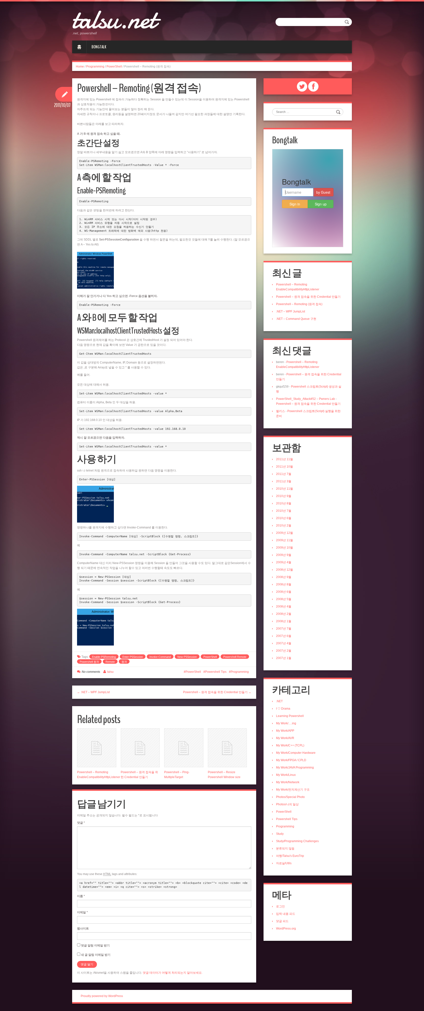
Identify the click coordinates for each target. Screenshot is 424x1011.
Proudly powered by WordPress (102, 996)
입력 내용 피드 (285, 914)
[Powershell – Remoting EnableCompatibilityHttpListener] (96, 748)
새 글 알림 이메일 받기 (95, 955)
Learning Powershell (290, 716)
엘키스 (280, 411)
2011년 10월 (284, 466)
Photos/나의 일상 (287, 804)
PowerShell (114, 66)
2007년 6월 (283, 636)
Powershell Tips (215, 672)
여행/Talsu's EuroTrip (290, 856)
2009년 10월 (284, 547)
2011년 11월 (284, 459)
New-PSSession (187, 656)
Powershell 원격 (89, 661)
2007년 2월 (283, 650)
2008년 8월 (283, 584)
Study (280, 834)
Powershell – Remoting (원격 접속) (299, 304)
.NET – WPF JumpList (290, 311)
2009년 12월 (284, 533)
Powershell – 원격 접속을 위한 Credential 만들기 (308, 296)
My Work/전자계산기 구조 (293, 789)
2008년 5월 (283, 599)
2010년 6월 (283, 518)
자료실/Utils (284, 863)
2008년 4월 (283, 606)
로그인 (280, 906)
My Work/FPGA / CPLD (291, 760)
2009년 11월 (284, 540)
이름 (81, 896)
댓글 (81, 822)
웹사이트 (83, 928)
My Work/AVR (285, 738)
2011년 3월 (283, 481)
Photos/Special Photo (290, 797)
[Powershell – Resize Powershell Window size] (227, 748)
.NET (279, 701)
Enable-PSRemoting (104, 656)
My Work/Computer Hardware (296, 753)
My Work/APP (285, 730)
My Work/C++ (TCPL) (290, 745)
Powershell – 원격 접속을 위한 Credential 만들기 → (217, 692)
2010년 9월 (283, 496)
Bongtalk (99, 47)
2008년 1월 (283, 621)
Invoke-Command (160, 656)
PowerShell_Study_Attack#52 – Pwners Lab (305, 399)
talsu (110, 672)
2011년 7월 (283, 474)
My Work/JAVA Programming (295, 767)
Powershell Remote (234, 656)
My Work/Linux (286, 775)
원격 (124, 661)
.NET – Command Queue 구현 (296, 319)
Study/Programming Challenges (297, 841)
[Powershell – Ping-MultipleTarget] (183, 748)
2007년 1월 (283, 658)
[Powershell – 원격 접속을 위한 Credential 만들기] (140, 748)
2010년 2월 (283, 525)
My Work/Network (287, 782)
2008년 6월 (283, 591)
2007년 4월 (283, 643)
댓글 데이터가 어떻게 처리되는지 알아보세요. (172, 972)
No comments (91, 672)
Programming (95, 66)
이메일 (82, 912)
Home (80, 66)
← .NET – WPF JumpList (93, 692)
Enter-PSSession (132, 656)
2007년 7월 (283, 628)
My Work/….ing (286, 723)
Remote (110, 661)
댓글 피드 (282, 921)
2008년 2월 (283, 614)
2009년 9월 (283, 555)
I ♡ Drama (283, 708)
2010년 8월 (283, 503)
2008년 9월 (283, 577)
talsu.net (114, 19)
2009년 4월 (283, 562)
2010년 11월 (284, 488)
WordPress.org (286, 928)
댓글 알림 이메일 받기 (95, 945)
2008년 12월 (284, 569)
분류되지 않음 (285, 848)
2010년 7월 (283, 510)
